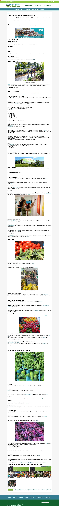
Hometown (11, 235)
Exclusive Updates (11, 1)
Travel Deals (42, 9)
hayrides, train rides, (48, 193)
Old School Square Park (28, 394)
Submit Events (32, 497)
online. (41, 450)
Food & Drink (27, 9)
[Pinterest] (51, 1)
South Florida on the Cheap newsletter (22, 462)
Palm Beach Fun (47, 5)
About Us (9, 497)
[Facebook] (46, 1)
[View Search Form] (52, 5)
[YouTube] (53, 1)
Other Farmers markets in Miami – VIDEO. (13, 342)
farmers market (12, 144)
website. (29, 194)
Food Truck (18, 230)
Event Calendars (33, 9)
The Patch (9, 84)
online (12, 109)
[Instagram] (48, 1)
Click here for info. (40, 301)
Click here (44, 337)
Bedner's (9, 390)
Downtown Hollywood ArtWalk (11, 220)
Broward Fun (38, 5)
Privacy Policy (15, 497)
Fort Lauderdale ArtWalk (11, 225)
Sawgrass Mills (10, 126)
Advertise (26, 497)
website (34, 59)
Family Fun (22, 9)
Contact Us (21, 497)
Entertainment (17, 9)
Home (8, 13)
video (27, 236)
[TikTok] (50, 1)
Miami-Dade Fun (28, 5)
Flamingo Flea (12, 97)
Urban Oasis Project (45, 294)
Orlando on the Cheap (39, 497)
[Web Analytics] (29, 0)
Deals (38, 9)
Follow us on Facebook (35, 462)
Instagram (44, 462)
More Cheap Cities (48, 497)
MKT (41, 136)
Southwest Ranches (15, 187)
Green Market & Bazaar (11, 406)
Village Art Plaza (17, 103)
